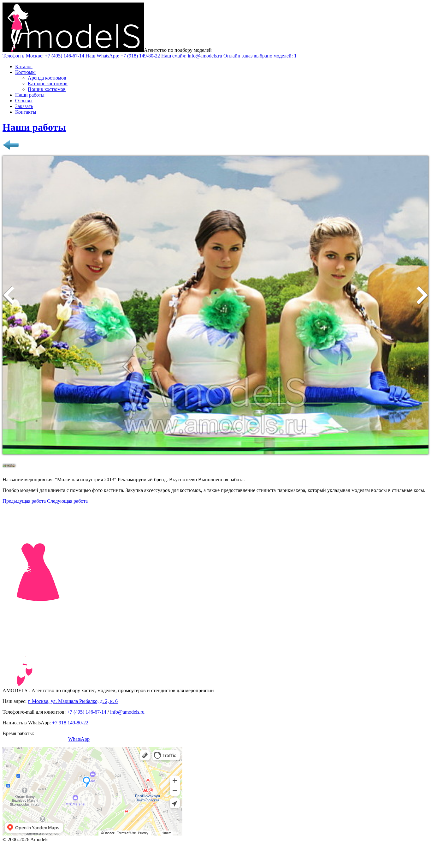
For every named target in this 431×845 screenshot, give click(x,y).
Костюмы (25, 72)
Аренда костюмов (47, 78)
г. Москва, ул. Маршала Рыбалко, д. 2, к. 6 (73, 701)
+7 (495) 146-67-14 (86, 712)
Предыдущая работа (24, 501)
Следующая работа (67, 501)
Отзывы (23, 100)
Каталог (23, 66)
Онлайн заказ (260, 55)
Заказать (24, 106)
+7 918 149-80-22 (70, 722)
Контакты (25, 112)
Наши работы (29, 95)
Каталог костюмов (48, 83)
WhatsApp (79, 739)
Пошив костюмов (47, 89)
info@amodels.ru (127, 712)
